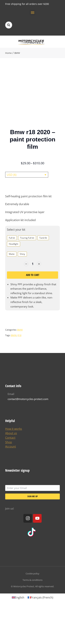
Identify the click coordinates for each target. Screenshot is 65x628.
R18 (19, 335)
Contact (10, 438)
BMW (20, 329)
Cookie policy (32, 573)
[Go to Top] (60, 623)
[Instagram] (27, 518)
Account (10, 446)
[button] (32, 12)
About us (11, 433)
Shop (8, 442)
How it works (13, 429)
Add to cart (32, 275)
